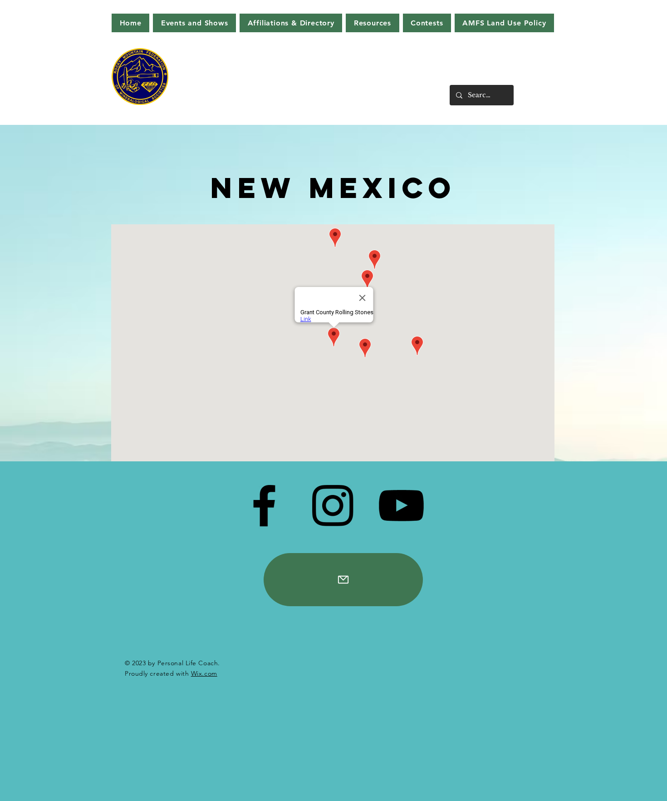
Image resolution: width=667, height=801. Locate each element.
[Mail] (343, 579)
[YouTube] (401, 505)
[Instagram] (332, 505)
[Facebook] (264, 505)
